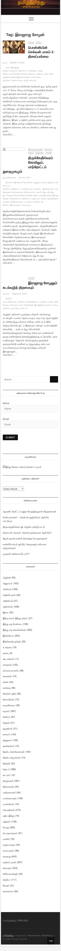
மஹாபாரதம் (9, 844)
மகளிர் (6, 839)
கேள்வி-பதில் (9, 693)
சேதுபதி (10, 195)
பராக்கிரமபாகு (27, 189)
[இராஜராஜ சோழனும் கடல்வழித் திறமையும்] (14, 278)
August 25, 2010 (19, 294)
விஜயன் (50, 182)
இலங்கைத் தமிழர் (35, 149)
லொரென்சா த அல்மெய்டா (20, 198)
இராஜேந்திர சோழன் (42, 305)
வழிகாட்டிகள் (9, 862)
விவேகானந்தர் (10, 873)
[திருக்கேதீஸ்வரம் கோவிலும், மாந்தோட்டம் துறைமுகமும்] (14, 156)
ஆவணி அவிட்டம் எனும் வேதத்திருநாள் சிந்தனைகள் (29, 511)
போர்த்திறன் (29, 305)
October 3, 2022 (17, 63)
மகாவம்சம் (28, 202)
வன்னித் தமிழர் (45, 195)
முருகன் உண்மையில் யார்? (16, 553)
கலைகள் (7, 676)
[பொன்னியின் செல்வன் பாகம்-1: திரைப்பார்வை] (14, 47)
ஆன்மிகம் (48, 149)
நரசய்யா (6, 294)
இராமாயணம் (15, 205)
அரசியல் (7, 589)
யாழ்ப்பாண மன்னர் (39, 198)
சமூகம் (6, 711)
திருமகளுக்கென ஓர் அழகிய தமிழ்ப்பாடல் (24, 526)
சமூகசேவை (9, 705)
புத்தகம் (7, 821)
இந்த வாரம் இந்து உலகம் (15, 618)
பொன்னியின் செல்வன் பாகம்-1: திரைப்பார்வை (41, 52)
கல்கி (46, 74)
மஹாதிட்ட (38, 189)
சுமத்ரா (50, 302)
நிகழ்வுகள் (39, 152)
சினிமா (39, 42)
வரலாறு (31, 42)
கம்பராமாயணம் (11, 670)
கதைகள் (7, 664)
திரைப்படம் (23, 71)
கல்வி (5, 682)
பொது (6, 827)
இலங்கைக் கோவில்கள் (23, 182)
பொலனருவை (17, 192)
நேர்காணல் (8, 786)
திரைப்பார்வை (17, 80)
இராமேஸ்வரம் (48, 189)
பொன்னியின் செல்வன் (18, 74)
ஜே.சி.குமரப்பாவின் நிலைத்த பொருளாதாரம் (25, 538)
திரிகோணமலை (16, 202)
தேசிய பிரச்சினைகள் (13, 751)
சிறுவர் (6, 722)
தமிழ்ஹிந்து (8, 935)
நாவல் (8, 67)
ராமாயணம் (8, 850)
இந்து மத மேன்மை (12, 624)
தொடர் (6, 769)
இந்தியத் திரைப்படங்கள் (26, 77)
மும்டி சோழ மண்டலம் (19, 308)
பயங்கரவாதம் (10, 798)
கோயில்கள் (8, 699)
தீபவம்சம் (9, 182)
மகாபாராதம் (26, 205)
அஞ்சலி (7, 577)
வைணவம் (8, 891)
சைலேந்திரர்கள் (32, 302)
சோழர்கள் (14, 71)
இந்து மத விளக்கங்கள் (14, 629)
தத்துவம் (7, 740)
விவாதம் (7, 868)
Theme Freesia (34, 935)
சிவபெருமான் (29, 192)
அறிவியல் (8, 600)
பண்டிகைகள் (9, 792)
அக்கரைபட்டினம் (16, 305)
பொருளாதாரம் (10, 833)
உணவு (6, 653)
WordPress (47, 935)
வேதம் (6, 885)
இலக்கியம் (8, 635)
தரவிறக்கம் (8, 746)
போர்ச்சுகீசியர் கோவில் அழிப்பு (26, 195)
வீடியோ (6, 879)
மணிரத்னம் (32, 71)
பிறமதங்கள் (9, 809)
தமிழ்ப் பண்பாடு (30, 80)
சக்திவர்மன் (12, 302)
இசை (5, 612)
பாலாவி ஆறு (41, 192)
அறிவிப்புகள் (9, 595)
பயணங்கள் (8, 804)
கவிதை (7, 687)
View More (13, 134)
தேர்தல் (6, 763)
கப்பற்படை (55, 305)
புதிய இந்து (8, 815)
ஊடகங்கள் (8, 658)
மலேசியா (21, 302)
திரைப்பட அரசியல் (35, 74)
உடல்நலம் (7, 647)
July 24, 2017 (24, 178)
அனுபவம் (7, 583)
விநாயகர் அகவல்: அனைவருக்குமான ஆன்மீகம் (27, 532)
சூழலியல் (8, 728)
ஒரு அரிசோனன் (9, 178)
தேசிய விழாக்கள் (11, 757)
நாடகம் (6, 775)
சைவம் (31, 152)
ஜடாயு (5, 63)
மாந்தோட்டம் (15, 189)
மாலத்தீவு (43, 302)
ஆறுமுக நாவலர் (40, 182)
